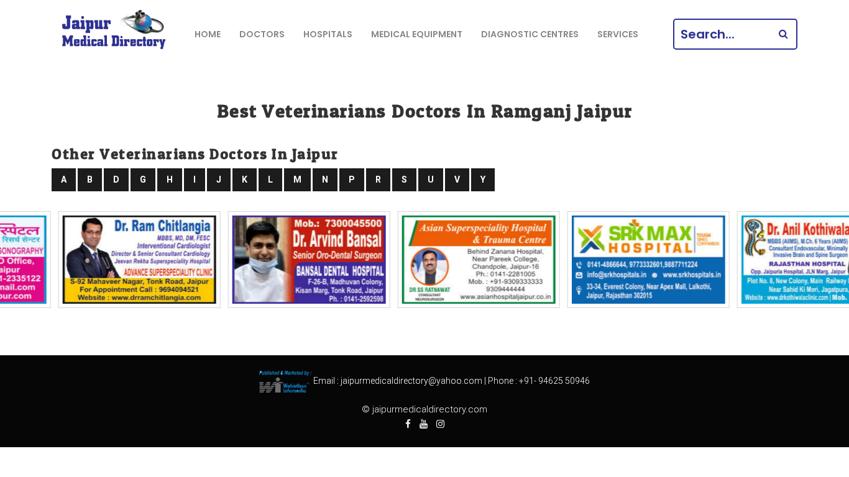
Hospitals (327, 34)
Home (208, 34)
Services (617, 34)
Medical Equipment (416, 34)
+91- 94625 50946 (554, 381)
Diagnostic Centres (530, 34)
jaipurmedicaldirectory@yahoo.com (411, 381)
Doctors (262, 34)
